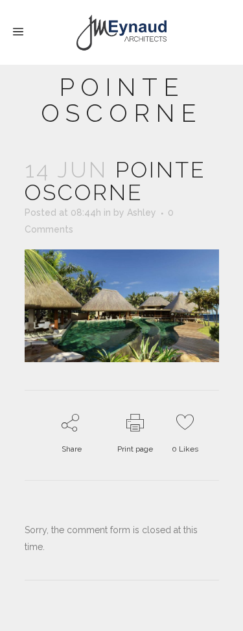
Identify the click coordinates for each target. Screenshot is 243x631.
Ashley (141, 212)
